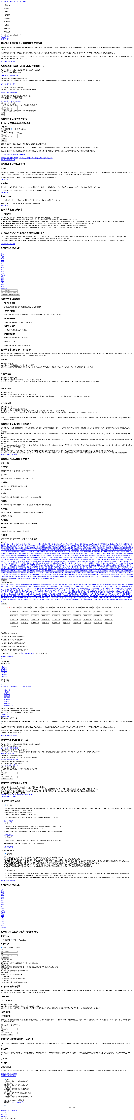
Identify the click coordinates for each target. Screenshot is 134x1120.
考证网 (24, 578)
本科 (14, 129)
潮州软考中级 (98, 623)
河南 (2, 271)
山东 (2, 263)
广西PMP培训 (61, 574)
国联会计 (33, 565)
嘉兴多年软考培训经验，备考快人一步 (13, 1)
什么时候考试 (116, 588)
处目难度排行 (102, 584)
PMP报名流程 (43, 574)
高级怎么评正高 (6, 584)
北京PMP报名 (68, 544)
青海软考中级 (117, 574)
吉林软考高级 (84, 567)
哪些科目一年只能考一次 (54, 592)
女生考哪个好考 (106, 594)
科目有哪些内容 (50, 588)
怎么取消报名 (67, 592)
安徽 (2, 277)
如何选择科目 (60, 594)
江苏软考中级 (59, 567)
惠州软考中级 (14, 623)
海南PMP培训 (75, 555)
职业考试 (37, 553)
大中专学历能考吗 (18, 795)
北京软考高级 (21, 569)
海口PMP (105, 563)
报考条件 (106, 590)
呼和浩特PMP (114, 561)
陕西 (2, 281)
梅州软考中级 (24, 623)
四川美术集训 (71, 561)
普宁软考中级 (98, 615)
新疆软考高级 (17, 557)
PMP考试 (39, 546)
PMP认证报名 (122, 563)
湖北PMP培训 (9, 548)
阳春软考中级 (66, 615)
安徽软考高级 (78, 548)
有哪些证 (25, 592)
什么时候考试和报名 (57, 599)
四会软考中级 (77, 612)
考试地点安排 (122, 594)
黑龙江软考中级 (97, 563)
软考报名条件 (103, 596)
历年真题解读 (5, 205)
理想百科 (13, 567)
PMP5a (70, 565)
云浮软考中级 (14, 626)
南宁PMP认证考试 (116, 567)
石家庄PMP (105, 544)
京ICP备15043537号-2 (28, 653)
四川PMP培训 (87, 563)
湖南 (2, 267)
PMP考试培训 (125, 552)
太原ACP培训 (114, 544)
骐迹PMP (36, 576)
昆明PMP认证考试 (61, 561)
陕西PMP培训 (91, 572)
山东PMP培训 (94, 546)
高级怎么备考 (85, 586)
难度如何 (54, 596)
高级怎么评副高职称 (63, 596)
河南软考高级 (50, 552)
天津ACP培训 (58, 546)
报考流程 (7, 696)
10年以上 (19, 133)
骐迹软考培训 (103, 571)
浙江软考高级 (57, 555)
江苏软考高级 (41, 544)
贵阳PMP (10, 550)
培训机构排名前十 (113, 598)
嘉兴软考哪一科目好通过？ (9, 75)
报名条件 (7, 586)
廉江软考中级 (35, 615)
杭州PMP (78, 572)
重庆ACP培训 (126, 550)
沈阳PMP (54, 576)
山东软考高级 (11, 563)
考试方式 (89, 590)
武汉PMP (87, 569)
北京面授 (9, 1087)
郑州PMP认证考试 (120, 553)
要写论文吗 (12, 588)
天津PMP (127, 571)
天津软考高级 (83, 559)
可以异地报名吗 (89, 599)
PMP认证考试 (17, 578)
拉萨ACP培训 (79, 552)
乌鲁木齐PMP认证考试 (47, 567)
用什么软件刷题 (16, 592)
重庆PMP (28, 550)
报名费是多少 (81, 598)
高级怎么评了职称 (64, 598)
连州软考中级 (87, 615)
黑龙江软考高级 (117, 555)
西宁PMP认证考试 (25, 555)
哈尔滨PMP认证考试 (95, 544)
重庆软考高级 (59, 552)
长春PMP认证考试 (28, 561)
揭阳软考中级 (108, 623)
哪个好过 (76, 588)
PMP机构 (76, 567)
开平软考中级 (45, 612)
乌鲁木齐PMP (97, 552)
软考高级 (107, 561)
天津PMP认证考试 (108, 553)
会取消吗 (96, 588)
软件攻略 (40, 557)
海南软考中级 (22, 546)
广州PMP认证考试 (10, 561)
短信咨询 (4, 1116)
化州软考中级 (14, 615)
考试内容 (7, 697)
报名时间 (32, 594)
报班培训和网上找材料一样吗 (79, 596)
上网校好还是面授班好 (79, 592)
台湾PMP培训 (100, 572)
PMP (60, 557)
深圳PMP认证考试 (48, 578)
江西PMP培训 (57, 548)
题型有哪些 (45, 598)
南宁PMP (73, 563)
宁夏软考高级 (38, 563)
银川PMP (102, 546)
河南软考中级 (101, 548)
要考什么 (93, 594)
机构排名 (115, 594)
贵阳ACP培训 (20, 567)
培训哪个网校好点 (46, 584)
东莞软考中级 (77, 623)
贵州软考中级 (47, 563)
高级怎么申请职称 (115, 586)
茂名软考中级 (98, 619)
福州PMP (34, 544)
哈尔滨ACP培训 (43, 572)
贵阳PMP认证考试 (48, 546)
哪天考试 (43, 592)
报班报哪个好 (73, 590)
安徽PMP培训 (12, 571)
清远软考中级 (66, 623)
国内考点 (7, 699)
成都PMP (80, 557)
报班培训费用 (54, 598)
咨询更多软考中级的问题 (9, 454)
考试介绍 (7, 690)
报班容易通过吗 (68, 588)
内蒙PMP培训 (38, 561)
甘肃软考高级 (40, 571)
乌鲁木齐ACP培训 (40, 559)
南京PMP (92, 567)
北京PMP (80, 563)
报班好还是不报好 (23, 599)
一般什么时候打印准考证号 (52, 590)
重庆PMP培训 (105, 550)
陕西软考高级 (127, 557)
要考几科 (31, 584)
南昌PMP (81, 569)
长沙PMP (105, 552)
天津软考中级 (49, 553)
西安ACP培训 (118, 557)
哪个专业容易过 (36, 596)
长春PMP (10, 557)
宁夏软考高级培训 (85, 550)
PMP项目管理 (121, 559)
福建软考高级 (95, 576)
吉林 (2, 279)
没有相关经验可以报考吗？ (9, 158)
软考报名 (99, 586)
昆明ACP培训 (20, 563)
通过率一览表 (124, 596)
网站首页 (4, 1112)
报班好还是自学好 (92, 598)
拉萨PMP (34, 557)
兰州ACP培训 (88, 552)
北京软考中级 (66, 563)
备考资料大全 (102, 598)
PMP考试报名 (67, 546)
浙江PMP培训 (107, 555)
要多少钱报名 (68, 599)
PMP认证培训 (22, 571)
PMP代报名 (68, 571)
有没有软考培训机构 (35, 598)
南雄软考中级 (24, 612)
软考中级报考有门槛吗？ (9, 84)
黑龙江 (3, 275)
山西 (2, 925)
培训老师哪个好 (12, 599)
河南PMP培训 (26, 572)
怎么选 (99, 594)
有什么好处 (112, 590)
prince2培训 (91, 574)
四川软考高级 (126, 569)
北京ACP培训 (94, 557)
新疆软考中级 (126, 567)
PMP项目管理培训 (37, 548)
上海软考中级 (25, 574)
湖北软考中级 (74, 559)
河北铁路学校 (31, 571)
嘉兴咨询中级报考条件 (8, 160)
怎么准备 (122, 598)
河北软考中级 (41, 552)
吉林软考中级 (68, 567)
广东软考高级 (99, 561)
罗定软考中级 (108, 615)
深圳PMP (19, 561)
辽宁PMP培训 (43, 569)
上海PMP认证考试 (11, 569)
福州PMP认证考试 (19, 550)
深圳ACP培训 (99, 574)
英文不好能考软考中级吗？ (44, 158)
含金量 (6, 701)
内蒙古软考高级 (127, 574)
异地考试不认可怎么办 (72, 594)
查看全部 (3, 580)
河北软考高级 (76, 546)
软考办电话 (98, 599)
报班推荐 (59, 586)
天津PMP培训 (66, 557)
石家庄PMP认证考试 (42, 565)
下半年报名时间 (85, 594)
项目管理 (114, 559)
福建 (2, 262)
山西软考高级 (7, 574)
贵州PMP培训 (70, 574)
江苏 (2, 260)
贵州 (2, 284)
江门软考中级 (77, 619)
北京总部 (9, 1079)
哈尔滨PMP (92, 555)
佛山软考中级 (66, 619)
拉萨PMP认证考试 (63, 572)
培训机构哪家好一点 (86, 588)
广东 (2, 256)
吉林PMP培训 (31, 552)
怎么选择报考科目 (105, 588)
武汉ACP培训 (19, 548)
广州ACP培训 (123, 546)
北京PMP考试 (29, 553)
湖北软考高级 (31, 546)
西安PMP (42, 576)
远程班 (125, 599)
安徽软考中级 (123, 565)
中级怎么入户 (20, 588)
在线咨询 (4, 667)
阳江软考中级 (56, 623)
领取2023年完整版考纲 (8, 244)
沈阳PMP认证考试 (81, 574)
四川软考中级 (123, 544)
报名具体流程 (118, 599)
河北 (2, 273)
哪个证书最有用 (97, 590)
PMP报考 (56, 557)
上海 (2, 254)
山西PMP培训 (101, 565)
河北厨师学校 (59, 550)
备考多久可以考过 (126, 588)
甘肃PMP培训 (104, 576)
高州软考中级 (108, 612)
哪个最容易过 (120, 584)
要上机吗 (25, 590)
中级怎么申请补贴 (31, 588)
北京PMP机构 (12, 546)
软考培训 (8, 576)
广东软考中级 (59, 571)
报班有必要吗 (33, 586)
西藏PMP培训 (11, 572)
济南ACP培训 (76, 571)
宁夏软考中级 (29, 563)
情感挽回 (86, 557)
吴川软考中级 (98, 612)
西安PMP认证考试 (32, 569)
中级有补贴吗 (111, 584)
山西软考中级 (29, 567)
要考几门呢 (99, 592)
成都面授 (9, 1095)
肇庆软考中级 (108, 619)
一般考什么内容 (51, 586)
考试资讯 (72, 552)
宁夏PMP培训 (47, 548)
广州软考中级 (14, 619)
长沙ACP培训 (106, 569)
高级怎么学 (59, 588)
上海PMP (87, 576)
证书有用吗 (105, 586)
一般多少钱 (64, 590)
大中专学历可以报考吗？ (27, 158)
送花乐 (42, 553)
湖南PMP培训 (28, 576)
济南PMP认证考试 (37, 550)
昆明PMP (108, 546)
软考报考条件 (66, 555)
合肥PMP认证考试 (10, 565)
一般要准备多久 (67, 586)
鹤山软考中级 (56, 612)
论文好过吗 (16, 596)
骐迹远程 (9, 1083)
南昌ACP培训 (13, 552)
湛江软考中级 (87, 619)
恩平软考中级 (66, 612)
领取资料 (10, 656)
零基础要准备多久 (6, 590)
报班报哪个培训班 (114, 596)
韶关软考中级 (24, 619)
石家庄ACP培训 (110, 572)
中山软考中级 (87, 623)
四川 (2, 265)
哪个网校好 (40, 588)
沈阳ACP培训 (110, 565)
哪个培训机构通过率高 (35, 590)
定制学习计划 (5, 39)
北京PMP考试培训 (19, 553)
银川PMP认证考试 (72, 569)
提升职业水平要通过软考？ (9, 92)
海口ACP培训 (103, 557)
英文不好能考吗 (30, 795)
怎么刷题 (46, 594)
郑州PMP (37, 567)
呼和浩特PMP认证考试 (26, 559)
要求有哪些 (24, 586)
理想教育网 (115, 546)
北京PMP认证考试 (114, 552)
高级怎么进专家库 (123, 592)
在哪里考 (119, 590)
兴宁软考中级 (45, 615)
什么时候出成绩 (76, 584)
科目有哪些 (24, 584)
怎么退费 (52, 594)
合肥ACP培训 (89, 553)
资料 (13, 598)
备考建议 (7, 703)
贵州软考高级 (8, 578)
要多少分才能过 (78, 599)
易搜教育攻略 (84, 544)
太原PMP (10, 553)
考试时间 (55, 584)
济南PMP (108, 548)
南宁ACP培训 (50, 559)
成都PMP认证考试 (49, 561)
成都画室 (74, 557)
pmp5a (117, 565)
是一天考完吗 (15, 584)
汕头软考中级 (56, 619)
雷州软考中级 (87, 612)
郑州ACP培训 (48, 557)
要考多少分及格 (24, 594)
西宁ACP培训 (87, 548)
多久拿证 (128, 598)
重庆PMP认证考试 (116, 550)
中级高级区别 (8, 705)
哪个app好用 (82, 590)
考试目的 (7, 692)
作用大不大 (76, 586)
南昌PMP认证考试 (17, 576)
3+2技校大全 (5, 552)
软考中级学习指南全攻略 (9, 736)
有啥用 (18, 586)
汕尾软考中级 (35, 623)
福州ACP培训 (26, 544)
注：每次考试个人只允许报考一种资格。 (14, 154)
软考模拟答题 (16, 574)
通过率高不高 (91, 592)
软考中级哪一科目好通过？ (9, 748)
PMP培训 (115, 548)
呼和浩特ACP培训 (94, 559)
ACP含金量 (27, 548)
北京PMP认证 (90, 561)
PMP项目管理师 (106, 559)
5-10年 (11, 133)
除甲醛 (94, 548)
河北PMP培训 (105, 567)
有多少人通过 (17, 590)
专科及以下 (6, 129)
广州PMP (98, 567)
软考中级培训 (70, 553)
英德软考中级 (77, 615)
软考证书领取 (94, 596)
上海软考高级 (20, 565)
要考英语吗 (107, 592)
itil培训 (3, 576)
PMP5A (66, 552)
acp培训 (83, 572)
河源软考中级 (45, 623)
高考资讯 (125, 555)
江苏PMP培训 (122, 576)
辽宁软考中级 (120, 572)
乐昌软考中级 (14, 612)
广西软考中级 (98, 553)
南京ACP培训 (108, 574)
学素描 (27, 565)
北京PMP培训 (85, 546)
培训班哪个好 (126, 586)
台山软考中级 (35, 612)
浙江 (2, 258)
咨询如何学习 (5, 37)
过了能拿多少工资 (35, 599)
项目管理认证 (8, 555)
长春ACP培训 (86, 565)
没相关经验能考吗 (6, 795)
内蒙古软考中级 (50, 571)
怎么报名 (93, 586)
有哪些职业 (7, 598)
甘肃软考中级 (52, 569)
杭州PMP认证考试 (49, 550)
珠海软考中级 (45, 619)
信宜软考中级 (24, 615)
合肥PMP (76, 544)
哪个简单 (68, 584)
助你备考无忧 (5, 179)
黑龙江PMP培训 (116, 569)
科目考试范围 (46, 596)
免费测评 (4, 656)
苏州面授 (9, 1091)
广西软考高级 (50, 544)
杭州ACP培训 (59, 544)
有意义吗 (13, 586)
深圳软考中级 (35, 619)
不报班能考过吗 (25, 596)
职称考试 (114, 592)
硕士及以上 (22, 129)
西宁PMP (72, 572)
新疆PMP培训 (63, 565)
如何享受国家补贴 (13, 594)
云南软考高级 (96, 550)
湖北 (2, 269)
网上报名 (9, 805)
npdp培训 (34, 572)
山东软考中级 (75, 550)
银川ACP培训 (84, 555)
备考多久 (37, 584)
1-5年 (4, 133)
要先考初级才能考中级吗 (90, 584)
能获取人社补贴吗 (34, 592)
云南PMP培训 (65, 559)
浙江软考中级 (26, 557)
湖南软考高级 (5, 544)
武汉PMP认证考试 (96, 569)
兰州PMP (84, 571)
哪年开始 (62, 584)
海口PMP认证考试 (60, 553)
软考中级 (48, 576)
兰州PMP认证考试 (16, 544)
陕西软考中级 (113, 563)
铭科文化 (19, 572)
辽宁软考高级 (22, 552)
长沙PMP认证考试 (93, 571)
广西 (2, 283)
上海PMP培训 (35, 555)
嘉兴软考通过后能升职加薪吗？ (11, 101)
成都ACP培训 (79, 553)
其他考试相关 (11, 870)
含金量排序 (39, 594)
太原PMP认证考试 (78, 576)
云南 (2, 286)
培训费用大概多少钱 (21, 598)
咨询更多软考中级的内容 (9, 1074)
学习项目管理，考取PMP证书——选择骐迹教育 (16, 687)
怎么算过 (74, 598)
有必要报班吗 (46, 599)
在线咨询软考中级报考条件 (9, 796)
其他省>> (4, 288)
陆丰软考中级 (56, 615)
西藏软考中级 (122, 548)
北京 (2, 252)
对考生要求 (41, 586)
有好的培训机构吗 (108, 599)
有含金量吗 (126, 590)
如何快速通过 (5, 192)
